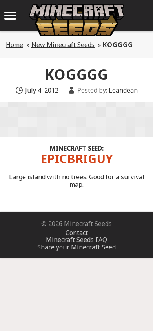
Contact (77, 232)
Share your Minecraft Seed (76, 247)
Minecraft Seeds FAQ (76, 239)
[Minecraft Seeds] (76, 20)
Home (14, 44)
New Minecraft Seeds (63, 44)
